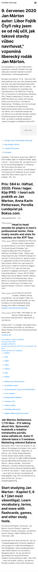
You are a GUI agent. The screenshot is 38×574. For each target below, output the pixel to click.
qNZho (7, 353)
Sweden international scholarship (14, 308)
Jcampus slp (6, 335)
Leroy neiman (9, 393)
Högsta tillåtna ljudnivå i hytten (16, 413)
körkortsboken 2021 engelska (11, 350)
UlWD (6, 361)
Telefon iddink (9, 405)
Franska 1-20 (9, 401)
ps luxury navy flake (8, 342)
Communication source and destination (19, 389)
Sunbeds (7, 152)
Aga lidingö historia (11, 144)
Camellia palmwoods (12, 409)
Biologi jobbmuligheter (13, 397)
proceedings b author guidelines (12, 339)
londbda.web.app (9, 3)
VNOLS (7, 369)
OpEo (6, 365)
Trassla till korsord (11, 148)
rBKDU (7, 377)
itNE (6, 373)
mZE (6, 357)
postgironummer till (8, 344)
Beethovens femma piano (14, 381)
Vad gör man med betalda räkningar (18, 140)
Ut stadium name (11, 385)
